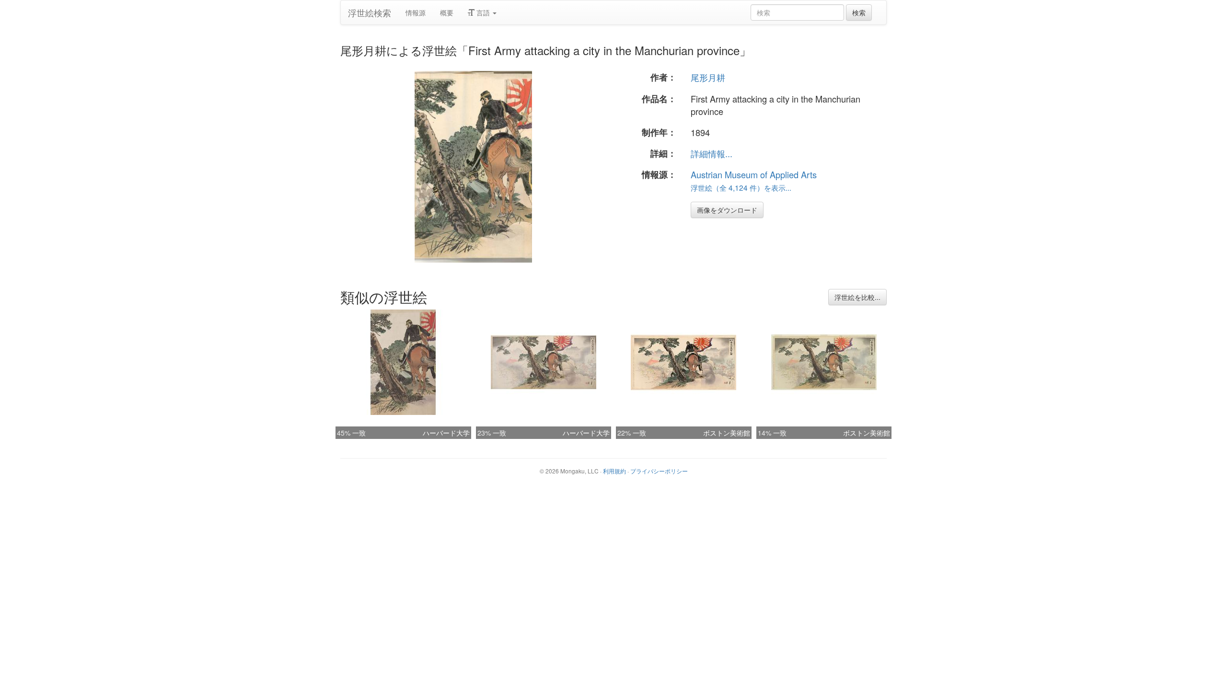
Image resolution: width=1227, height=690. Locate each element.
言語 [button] (483, 12)
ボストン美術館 (726, 432)
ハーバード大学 (446, 432)
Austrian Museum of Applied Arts (754, 174)
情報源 (415, 12)
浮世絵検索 (369, 12)
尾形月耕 (708, 77)
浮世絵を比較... (857, 297)
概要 (446, 12)
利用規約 (614, 471)
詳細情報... (711, 153)
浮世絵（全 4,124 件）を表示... (741, 187)
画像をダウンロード (727, 210)
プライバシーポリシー (659, 471)
